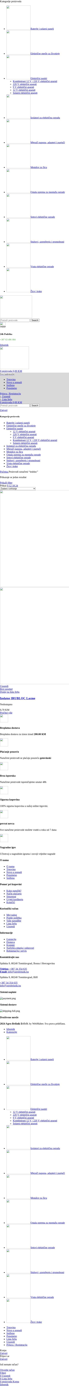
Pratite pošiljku (14, 917)
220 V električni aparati (25, 84)
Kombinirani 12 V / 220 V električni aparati (35, 81)
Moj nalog (11, 915)
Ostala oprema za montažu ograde (23, 454)
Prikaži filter (6, 482)
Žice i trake (12, 466)
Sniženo (10, 878)
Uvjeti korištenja (14, 899)
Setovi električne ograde (18, 457)
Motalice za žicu (14, 451)
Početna (4, 471)
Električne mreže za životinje (21, 425)
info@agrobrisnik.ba (14, 971)
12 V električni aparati (24, 90)
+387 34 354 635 (13, 968)
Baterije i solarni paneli (18, 422)
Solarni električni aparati (25, 92)
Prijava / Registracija (16, 1344)
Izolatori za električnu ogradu (21, 446)
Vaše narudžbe (13, 920)
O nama (10, 866)
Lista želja (11, 923)
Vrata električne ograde (18, 463)
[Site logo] (16, 317)
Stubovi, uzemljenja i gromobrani (23, 460)
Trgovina (11, 869)
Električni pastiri (14, 428)
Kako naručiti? (13, 890)
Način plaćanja (14, 893)
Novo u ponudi (14, 872)
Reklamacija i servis (16, 950)
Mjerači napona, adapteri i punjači (23, 449)
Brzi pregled (6, 689)
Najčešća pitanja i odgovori (20, 948)
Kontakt (10, 945)
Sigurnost (11, 896)
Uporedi (10, 926)
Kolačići (10, 902)
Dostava (10, 942)
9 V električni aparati (23, 87)
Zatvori (3, 410)
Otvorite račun (7, 1370)
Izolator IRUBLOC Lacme (17, 698)
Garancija (11, 939)
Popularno (11, 875)
